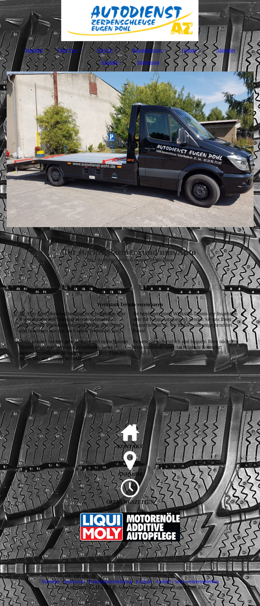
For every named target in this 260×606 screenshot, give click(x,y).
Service (104, 50)
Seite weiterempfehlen (196, 581)
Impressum (148, 62)
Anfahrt (163, 581)
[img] (130, 20)
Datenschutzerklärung (110, 581)
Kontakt (109, 62)
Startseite (34, 50)
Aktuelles (225, 50)
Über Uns (67, 50)
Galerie (189, 50)
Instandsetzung (147, 50)
